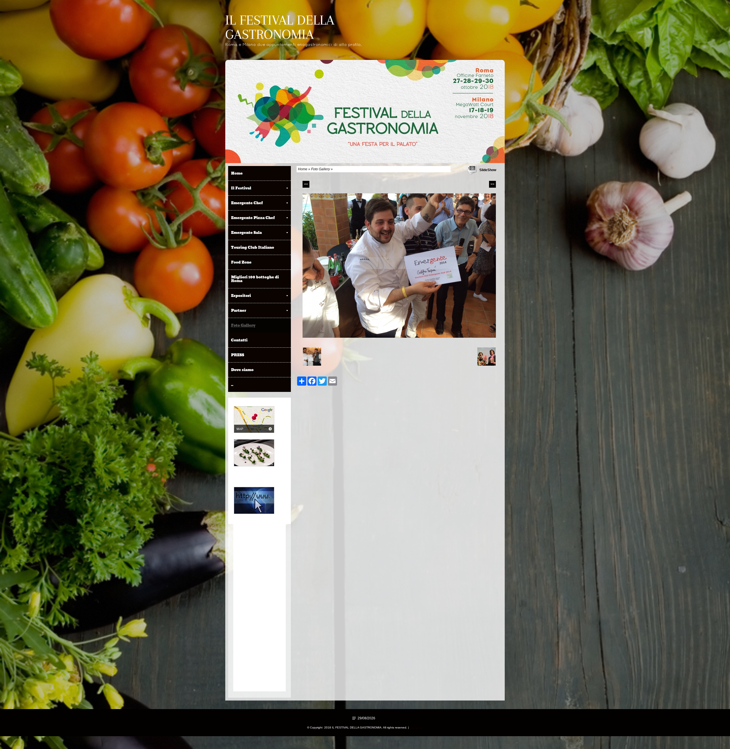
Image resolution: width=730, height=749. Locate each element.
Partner (238, 310)
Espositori (241, 295)
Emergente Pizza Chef (253, 217)
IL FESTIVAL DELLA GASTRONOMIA (279, 27)
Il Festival (241, 188)
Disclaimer (416, 727)
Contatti (239, 340)
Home (302, 169)
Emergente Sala (246, 232)
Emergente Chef (247, 203)
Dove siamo (242, 370)
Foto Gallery (320, 169)
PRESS (237, 355)
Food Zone (241, 262)
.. (232, 384)
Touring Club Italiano (252, 247)
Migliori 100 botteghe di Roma (255, 279)
